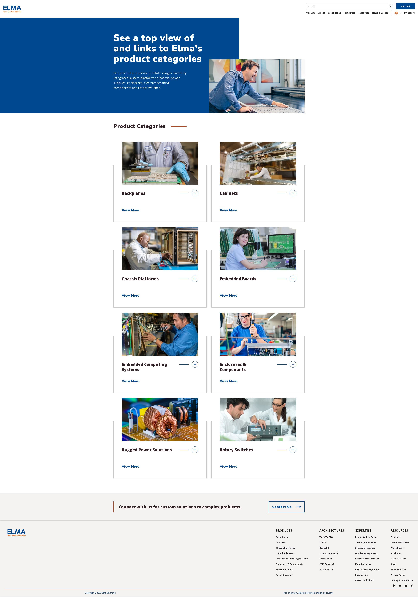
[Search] (351, 6)
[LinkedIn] (394, 585)
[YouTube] (406, 585)
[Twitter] (400, 585)
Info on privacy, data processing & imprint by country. (308, 593)
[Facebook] (411, 585)
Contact (405, 6)
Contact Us (282, 507)
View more (131, 210)
